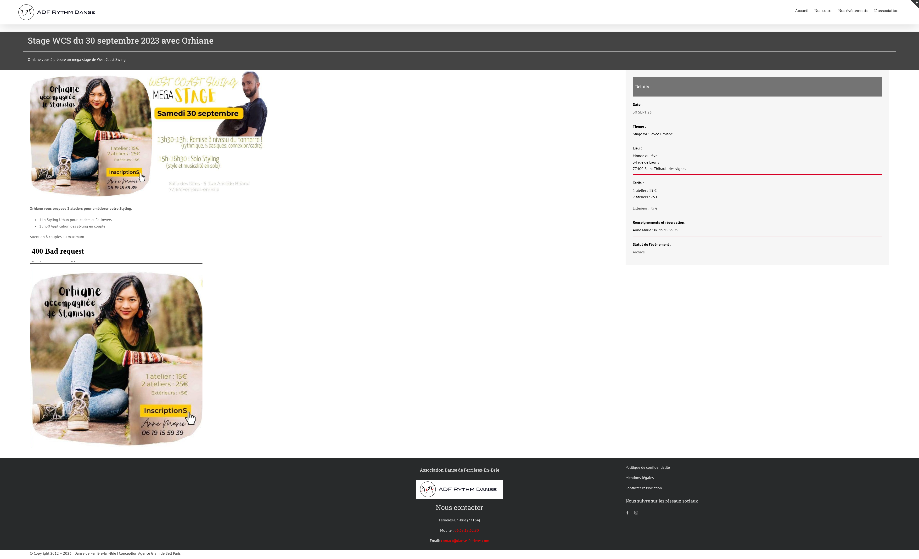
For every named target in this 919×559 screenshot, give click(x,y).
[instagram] (636, 512)
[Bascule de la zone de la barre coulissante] (914, 4)
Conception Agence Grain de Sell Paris (150, 553)
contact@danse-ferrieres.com (465, 540)
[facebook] (627, 512)
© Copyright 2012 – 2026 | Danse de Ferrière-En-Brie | (74, 553)
